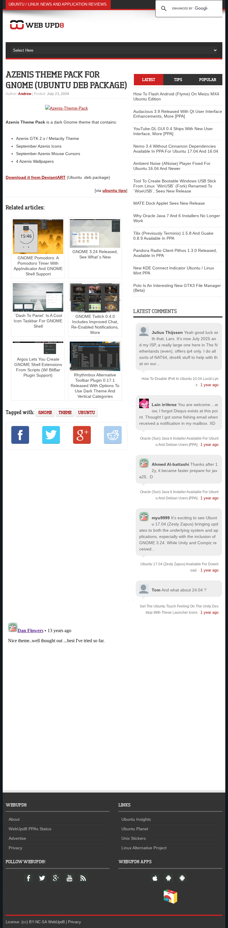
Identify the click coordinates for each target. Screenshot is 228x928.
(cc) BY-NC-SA (34, 922)
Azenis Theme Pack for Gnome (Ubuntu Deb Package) (66, 79)
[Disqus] (66, 535)
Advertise (17, 838)
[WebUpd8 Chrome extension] (170, 902)
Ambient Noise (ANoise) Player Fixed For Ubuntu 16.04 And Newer (171, 166)
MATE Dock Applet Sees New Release (169, 203)
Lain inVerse (164, 404)
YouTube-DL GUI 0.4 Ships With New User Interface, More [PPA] (173, 131)
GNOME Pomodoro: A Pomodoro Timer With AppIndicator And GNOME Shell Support (38, 265)
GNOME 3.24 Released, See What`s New (95, 254)
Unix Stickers (133, 838)
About (14, 819)
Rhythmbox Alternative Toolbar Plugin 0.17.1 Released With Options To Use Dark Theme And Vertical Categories (95, 386)
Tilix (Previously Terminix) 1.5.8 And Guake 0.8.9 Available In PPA (173, 236)
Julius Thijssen (167, 332)
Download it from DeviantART (36, 177)
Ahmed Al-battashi (170, 464)
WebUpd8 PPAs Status (30, 828)
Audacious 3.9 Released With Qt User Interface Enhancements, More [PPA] (177, 114)
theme (65, 412)
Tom (156, 590)
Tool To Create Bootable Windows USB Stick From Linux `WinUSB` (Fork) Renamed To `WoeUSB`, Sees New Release (174, 186)
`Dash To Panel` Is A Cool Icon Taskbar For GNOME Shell (38, 321)
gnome (45, 412)
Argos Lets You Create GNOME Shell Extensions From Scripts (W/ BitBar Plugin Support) (38, 367)
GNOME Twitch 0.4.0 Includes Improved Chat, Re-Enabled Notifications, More (95, 324)
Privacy (15, 847)
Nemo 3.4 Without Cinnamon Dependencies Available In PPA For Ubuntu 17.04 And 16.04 (175, 149)
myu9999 (161, 517)
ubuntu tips (114, 190)
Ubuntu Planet (134, 828)
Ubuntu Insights (136, 819)
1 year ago (209, 385)
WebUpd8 (56, 922)
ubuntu (86, 412)
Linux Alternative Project (144, 847)
